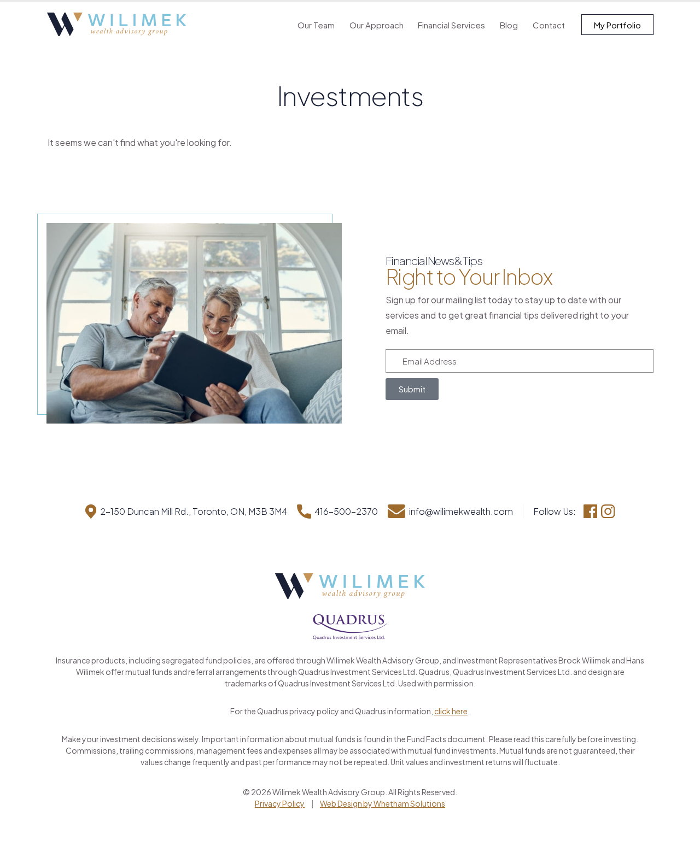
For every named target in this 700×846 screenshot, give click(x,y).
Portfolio (617, 25)
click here (451, 711)
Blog (509, 25)
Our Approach (376, 25)
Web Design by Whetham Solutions (382, 803)
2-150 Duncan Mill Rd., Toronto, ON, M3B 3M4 (193, 511)
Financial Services (451, 25)
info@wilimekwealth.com (460, 511)
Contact (549, 25)
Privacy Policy (280, 803)
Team (316, 25)
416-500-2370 (346, 511)
